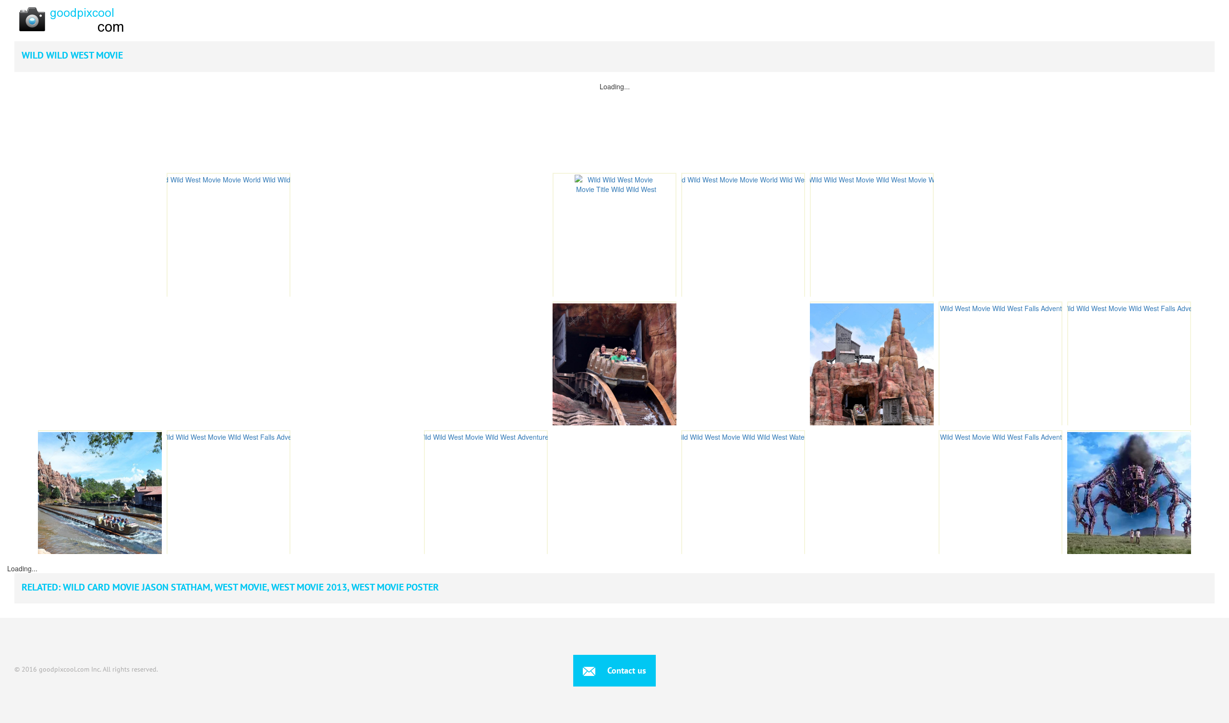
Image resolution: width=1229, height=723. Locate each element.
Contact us (625, 670)
